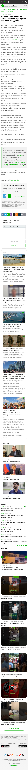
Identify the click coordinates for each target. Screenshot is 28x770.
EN (4, 1)
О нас (2, 743)
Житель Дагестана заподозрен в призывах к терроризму (14, 542)
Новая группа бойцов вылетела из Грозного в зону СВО (11, 509)
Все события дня (22, 545)
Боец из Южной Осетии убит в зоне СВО (13, 536)
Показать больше (14, 728)
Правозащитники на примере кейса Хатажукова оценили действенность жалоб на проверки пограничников (14, 376)
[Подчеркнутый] (10, 226)
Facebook (16, 162)
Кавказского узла (14, 39)
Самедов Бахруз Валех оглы (11, 498)
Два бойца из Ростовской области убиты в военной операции (13, 349)
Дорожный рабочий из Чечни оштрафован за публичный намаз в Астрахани (12, 569)
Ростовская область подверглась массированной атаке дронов (12, 325)
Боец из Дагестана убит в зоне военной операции (13, 523)
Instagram (22, 162)
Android (20, 148)
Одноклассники (14, 164)
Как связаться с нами (11, 743)
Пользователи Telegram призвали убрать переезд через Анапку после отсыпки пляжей (13, 269)
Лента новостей (10, 11)
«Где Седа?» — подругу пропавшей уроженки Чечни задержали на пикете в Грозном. (13, 623)
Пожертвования (23, 743)
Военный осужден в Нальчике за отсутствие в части (11, 530)
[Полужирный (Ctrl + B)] (4, 226)
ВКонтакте (6, 164)
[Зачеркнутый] (13, 226)
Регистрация (14, 241)
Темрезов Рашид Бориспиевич (12, 461)
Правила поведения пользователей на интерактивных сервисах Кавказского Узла (14, 760)
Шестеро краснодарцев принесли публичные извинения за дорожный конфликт (14, 300)
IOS (24, 148)
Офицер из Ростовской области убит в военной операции (12, 516)
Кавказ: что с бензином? (9, 9)
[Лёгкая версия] (8, 2)
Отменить (14, 245)
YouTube (23, 165)
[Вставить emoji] (17, 226)
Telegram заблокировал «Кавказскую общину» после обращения (12, 700)
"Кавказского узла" (14, 180)
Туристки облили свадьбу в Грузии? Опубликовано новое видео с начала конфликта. (12, 676)
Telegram (20, 155)
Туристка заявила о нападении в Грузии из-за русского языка (13, 723)
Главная (3, 11)
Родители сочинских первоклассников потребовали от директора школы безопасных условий (13, 413)
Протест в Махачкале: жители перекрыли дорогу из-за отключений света (13, 648)
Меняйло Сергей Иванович (11, 479)
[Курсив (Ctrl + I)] (7, 226)
